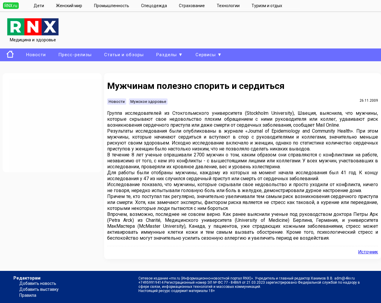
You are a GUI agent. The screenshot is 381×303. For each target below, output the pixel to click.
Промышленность (111, 5)
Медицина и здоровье (33, 40)
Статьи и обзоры (124, 54)
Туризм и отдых (267, 5)
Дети (39, 5)
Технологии (228, 5)
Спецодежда (154, 5)
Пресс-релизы (75, 54)
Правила (27, 295)
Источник (368, 252)
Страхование (192, 5)
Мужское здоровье (148, 101)
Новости (36, 54)
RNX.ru (10, 5)
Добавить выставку (39, 289)
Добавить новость (37, 283)
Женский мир (69, 5)
